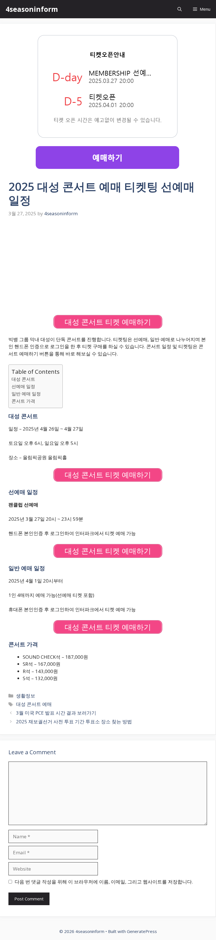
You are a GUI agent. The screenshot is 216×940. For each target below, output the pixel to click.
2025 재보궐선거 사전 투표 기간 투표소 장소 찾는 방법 (74, 721)
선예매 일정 (23, 386)
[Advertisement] (107, 266)
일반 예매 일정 (26, 394)
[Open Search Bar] (179, 9)
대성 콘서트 (23, 379)
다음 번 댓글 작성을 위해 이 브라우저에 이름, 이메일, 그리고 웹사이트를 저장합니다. (104, 881)
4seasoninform (32, 9)
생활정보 (25, 695)
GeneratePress (142, 931)
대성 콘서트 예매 (34, 704)
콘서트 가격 (23, 401)
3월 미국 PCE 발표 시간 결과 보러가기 (56, 713)
